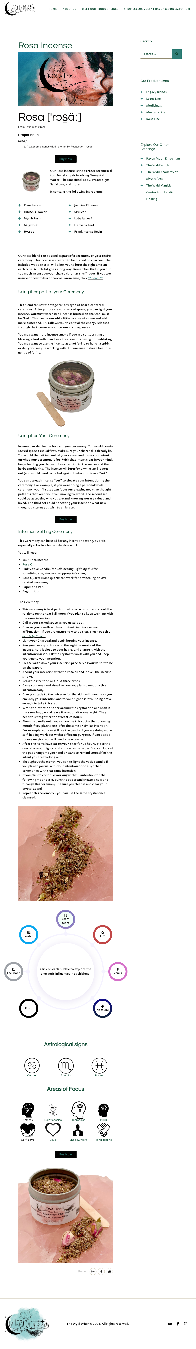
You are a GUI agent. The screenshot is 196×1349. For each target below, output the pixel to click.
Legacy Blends (156, 92)
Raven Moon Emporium (163, 158)
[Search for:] (159, 53)
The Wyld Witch (157, 165)
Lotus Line (153, 99)
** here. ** (95, 278)
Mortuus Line (155, 112)
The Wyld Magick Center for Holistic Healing (159, 192)
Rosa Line (153, 119)
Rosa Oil (28, 564)
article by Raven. (34, 636)
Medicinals (154, 106)
